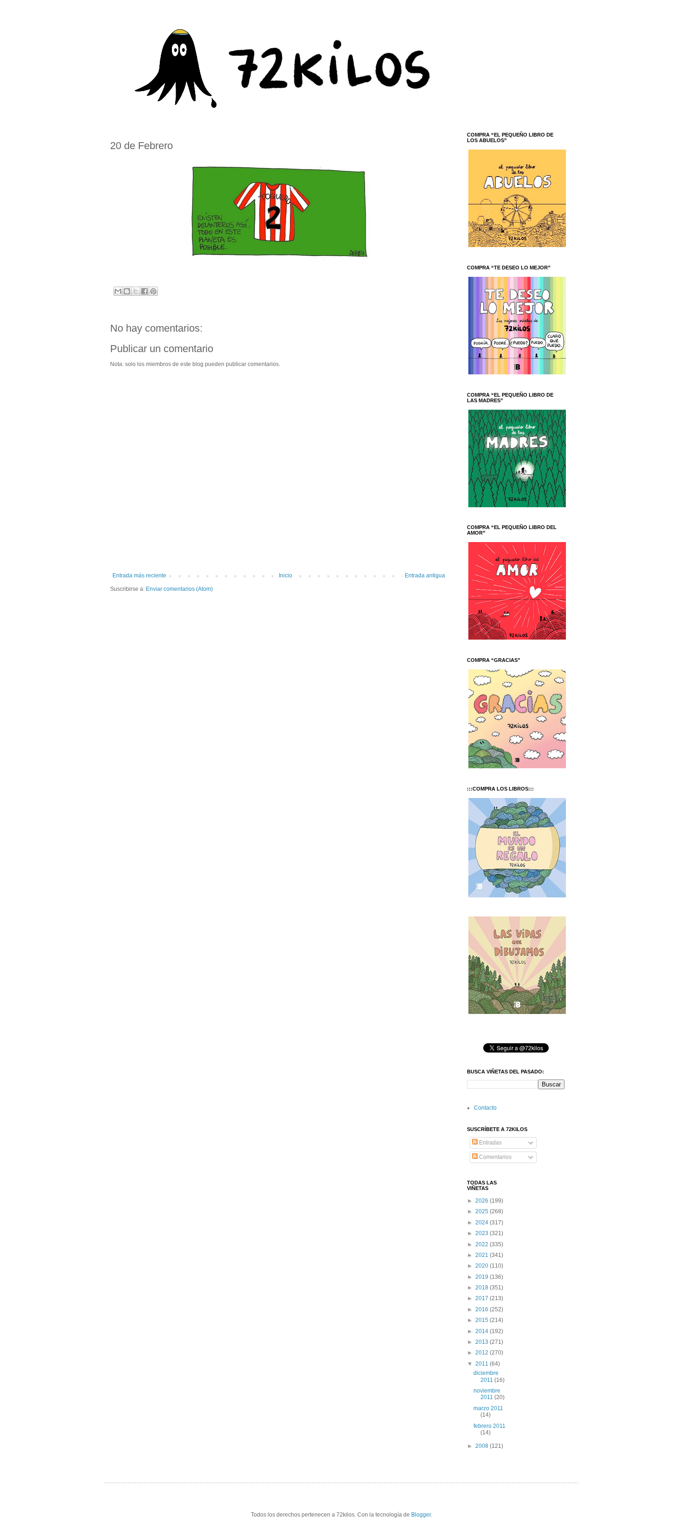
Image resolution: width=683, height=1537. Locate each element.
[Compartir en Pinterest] (153, 291)
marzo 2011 (488, 1408)
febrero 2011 (489, 1426)
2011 (482, 1363)
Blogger (421, 1514)
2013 (482, 1342)
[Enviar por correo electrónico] (118, 291)
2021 (482, 1255)
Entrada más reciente (139, 575)
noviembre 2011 (486, 1393)
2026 (482, 1200)
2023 (482, 1233)
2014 (482, 1331)
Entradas (490, 1142)
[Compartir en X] (135, 291)
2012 (482, 1352)
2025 (482, 1211)
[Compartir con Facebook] (144, 291)
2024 (482, 1222)
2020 (482, 1265)
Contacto (485, 1108)
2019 (482, 1277)
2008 (482, 1446)
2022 (482, 1244)
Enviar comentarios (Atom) (179, 589)
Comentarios (495, 1157)
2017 (482, 1298)
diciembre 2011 (486, 1376)
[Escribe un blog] (126, 291)
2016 (482, 1309)
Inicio (285, 575)
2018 (482, 1287)
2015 (482, 1320)
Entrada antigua (425, 575)
